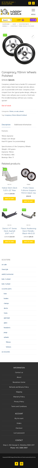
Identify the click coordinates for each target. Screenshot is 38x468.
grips (5, 323)
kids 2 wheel (6, 279)
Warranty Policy (19, 397)
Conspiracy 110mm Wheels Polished (16, 115)
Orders (19, 423)
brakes (6, 298)
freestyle (5, 269)
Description (6, 125)
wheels (4, 26)
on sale (16, 111)
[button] (33, 36)
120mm (8, 347)
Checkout (19, 428)
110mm (11, 111)
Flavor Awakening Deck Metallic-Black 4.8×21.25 (28, 231)
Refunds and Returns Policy (19, 387)
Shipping (19, 392)
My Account (19, 418)
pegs (5, 332)
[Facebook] (29, 3)
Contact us (19, 372)
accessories (6, 352)
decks (9, 184)
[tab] (6, 124)
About (19, 377)
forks (5, 313)
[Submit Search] (10, 20)
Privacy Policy (19, 401)
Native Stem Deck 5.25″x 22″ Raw (9, 189)
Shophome (6, 24)
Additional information (22, 125)
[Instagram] (33, 3)
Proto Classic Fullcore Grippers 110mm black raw (28, 190)
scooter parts (24, 24)
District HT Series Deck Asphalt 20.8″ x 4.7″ (9, 231)
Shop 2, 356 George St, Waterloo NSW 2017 (19, 445)
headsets (7, 327)
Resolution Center (19, 382)
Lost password (19, 433)
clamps (6, 303)
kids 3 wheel (6, 284)
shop (14, 24)
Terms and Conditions (19, 406)
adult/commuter (8, 274)
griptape (7, 318)
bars (5, 293)
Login (32, 20)
